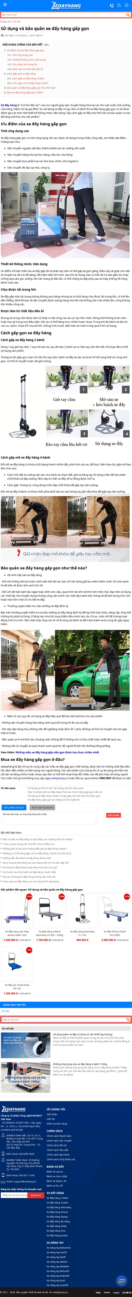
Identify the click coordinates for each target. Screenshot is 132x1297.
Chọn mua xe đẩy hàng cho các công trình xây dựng (31, 881)
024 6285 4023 (26, 1153)
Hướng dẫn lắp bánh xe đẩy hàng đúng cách (27, 858)
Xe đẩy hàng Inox (56, 1230)
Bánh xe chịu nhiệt (57, 1176)
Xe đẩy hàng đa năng (58, 1221)
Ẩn (46, 44)
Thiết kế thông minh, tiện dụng (29, 59)
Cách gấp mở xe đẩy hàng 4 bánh (30, 83)
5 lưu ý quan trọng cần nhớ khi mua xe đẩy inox (28, 844)
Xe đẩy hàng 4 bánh (57, 1202)
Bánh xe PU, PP (55, 1185)
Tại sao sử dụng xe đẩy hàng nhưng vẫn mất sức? (29, 876)
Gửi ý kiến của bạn (14, 807)
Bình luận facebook (42, 807)
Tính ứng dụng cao (22, 55)
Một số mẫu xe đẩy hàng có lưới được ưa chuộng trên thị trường (37, 839)
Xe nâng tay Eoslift (57, 1252)
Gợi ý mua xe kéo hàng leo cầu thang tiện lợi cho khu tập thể (36, 862)
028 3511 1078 (26, 1175)
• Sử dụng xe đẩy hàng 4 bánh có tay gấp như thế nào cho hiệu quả (63, 795)
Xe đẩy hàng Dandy (57, 1216)
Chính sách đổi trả (56, 1145)
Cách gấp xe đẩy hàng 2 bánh (28, 78)
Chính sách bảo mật (57, 1150)
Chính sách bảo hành (58, 1154)
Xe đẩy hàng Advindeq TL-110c (82, 933)
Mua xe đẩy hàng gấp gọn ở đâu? (25, 92)
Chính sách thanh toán (59, 1135)
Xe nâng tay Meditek (58, 1266)
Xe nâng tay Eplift (56, 1257)
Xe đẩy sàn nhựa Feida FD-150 (17, 986)
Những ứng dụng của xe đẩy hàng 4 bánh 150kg (80, 1064)
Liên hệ (51, 1119)
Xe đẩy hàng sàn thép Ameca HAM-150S (17, 933)
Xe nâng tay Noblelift (58, 1275)
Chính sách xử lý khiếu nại (61, 1159)
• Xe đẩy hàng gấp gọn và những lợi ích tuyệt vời (53, 799)
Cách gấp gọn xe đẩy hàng (21, 73)
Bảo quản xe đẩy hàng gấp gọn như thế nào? (31, 87)
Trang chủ (5, 21)
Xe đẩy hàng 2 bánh (57, 1197)
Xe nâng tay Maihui (57, 1261)
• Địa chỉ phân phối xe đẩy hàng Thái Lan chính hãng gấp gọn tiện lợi (64, 792)
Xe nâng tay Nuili (56, 1280)
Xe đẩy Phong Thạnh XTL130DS (115, 933)
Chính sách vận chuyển (59, 1140)
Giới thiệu (52, 1114)
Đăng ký (36, 1195)
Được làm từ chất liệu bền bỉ (27, 69)
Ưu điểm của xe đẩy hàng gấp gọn (25, 50)
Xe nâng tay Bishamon (59, 1247)
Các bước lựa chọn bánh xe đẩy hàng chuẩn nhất (29, 872)
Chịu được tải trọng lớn (24, 64)
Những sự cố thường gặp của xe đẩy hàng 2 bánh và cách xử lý (37, 853)
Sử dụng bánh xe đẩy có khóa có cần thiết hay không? (83, 1034)
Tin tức (17, 21)
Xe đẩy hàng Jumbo (57, 1235)
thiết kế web (35, 1292)
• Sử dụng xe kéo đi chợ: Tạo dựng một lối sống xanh (55, 788)
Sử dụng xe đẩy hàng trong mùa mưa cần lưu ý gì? (30, 867)
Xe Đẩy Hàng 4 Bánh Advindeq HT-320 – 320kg (49, 933)
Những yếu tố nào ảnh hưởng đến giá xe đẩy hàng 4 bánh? (35, 848)
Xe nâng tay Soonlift (57, 1285)
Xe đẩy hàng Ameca (57, 1212)
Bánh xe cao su (55, 1171)
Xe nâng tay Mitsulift (58, 1271)
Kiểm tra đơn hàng (57, 1123)
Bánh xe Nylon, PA (56, 1181)
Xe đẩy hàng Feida (56, 1226)
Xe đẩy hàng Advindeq (59, 1207)
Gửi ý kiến (113, 815)
